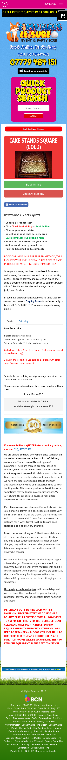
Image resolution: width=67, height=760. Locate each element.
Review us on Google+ (46, 751)
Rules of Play (28, 721)
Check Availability (33, 194)
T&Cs (34, 718)
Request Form (29, 734)
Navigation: (51, 4)
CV (32, 751)
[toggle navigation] (60, 4)
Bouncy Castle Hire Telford (35, 744)
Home (37, 705)
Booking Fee (45, 718)
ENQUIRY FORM (22, 449)
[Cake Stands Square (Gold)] (33, 164)
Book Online (33, 184)
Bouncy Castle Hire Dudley (28, 737)
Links (20, 751)
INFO (27, 751)
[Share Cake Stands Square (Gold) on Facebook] (33, 204)
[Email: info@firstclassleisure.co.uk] (33, 71)
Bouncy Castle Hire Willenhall (29, 741)
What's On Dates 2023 (38, 708)
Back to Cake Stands (33, 129)
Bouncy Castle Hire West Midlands (35, 728)
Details (10, 321)
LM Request (40, 714)
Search (33, 115)
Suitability (23, 321)
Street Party (20, 708)
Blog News (16, 705)
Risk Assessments (21, 718)
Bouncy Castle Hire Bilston (34, 724)
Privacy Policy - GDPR (30, 711)
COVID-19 (28, 705)
